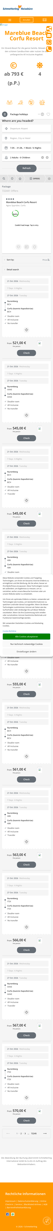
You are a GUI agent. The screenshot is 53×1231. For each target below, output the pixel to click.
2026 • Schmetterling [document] (27, 1226)
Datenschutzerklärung (28, 1201)
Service (18, 1204)
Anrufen (26, 20)
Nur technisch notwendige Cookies (26, 644)
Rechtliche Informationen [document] (25, 1193)
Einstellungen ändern (26, 651)
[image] (4, 24)
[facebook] (7, 1215)
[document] (26, 36)
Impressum (10, 1201)
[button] (41, 22)
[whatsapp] (12, 1215)
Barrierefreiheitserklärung (19, 1207)
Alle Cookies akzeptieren (26, 636)
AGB (45, 1204)
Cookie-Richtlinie (9, 631)
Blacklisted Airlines (32, 1204)
